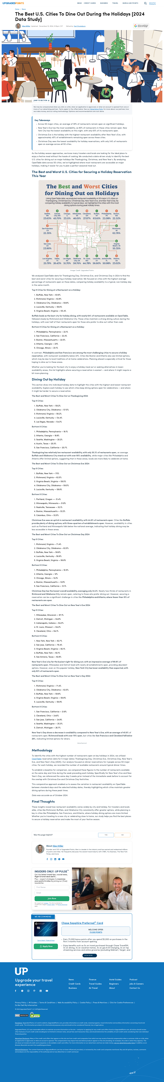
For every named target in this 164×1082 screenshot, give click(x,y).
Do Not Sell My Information (26, 1005)
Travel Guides (95, 984)
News (79, 3)
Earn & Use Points (130, 3)
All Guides (33, 1003)
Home (17, 9)
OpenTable (37, 759)
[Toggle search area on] (145, 3)
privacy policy (51, 904)
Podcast (133, 980)
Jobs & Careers (137, 984)
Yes (106, 835)
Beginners (114, 984)
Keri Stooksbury (80, 26)
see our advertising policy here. (124, 1043)
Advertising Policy (96, 109)
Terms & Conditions (47, 1003)
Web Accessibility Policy (67, 1003)
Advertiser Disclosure (152, 3)
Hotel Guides (115, 980)
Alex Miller (26, 26)
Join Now (52, 899)
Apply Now (48, 947)
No (122, 835)
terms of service (62, 904)
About (112, 988)
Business (104, 3)
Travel (115, 3)
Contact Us (135, 988)
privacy (46, 903)
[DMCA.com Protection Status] (22, 1015)
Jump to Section (40, 100)
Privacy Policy (20, 1003)
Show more (88, 955)
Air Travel (93, 988)
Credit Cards (90, 3)
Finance (92, 980)
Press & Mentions (100, 1003)
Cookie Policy (85, 1003)
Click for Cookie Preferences (121, 1003)
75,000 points (96, 932)
